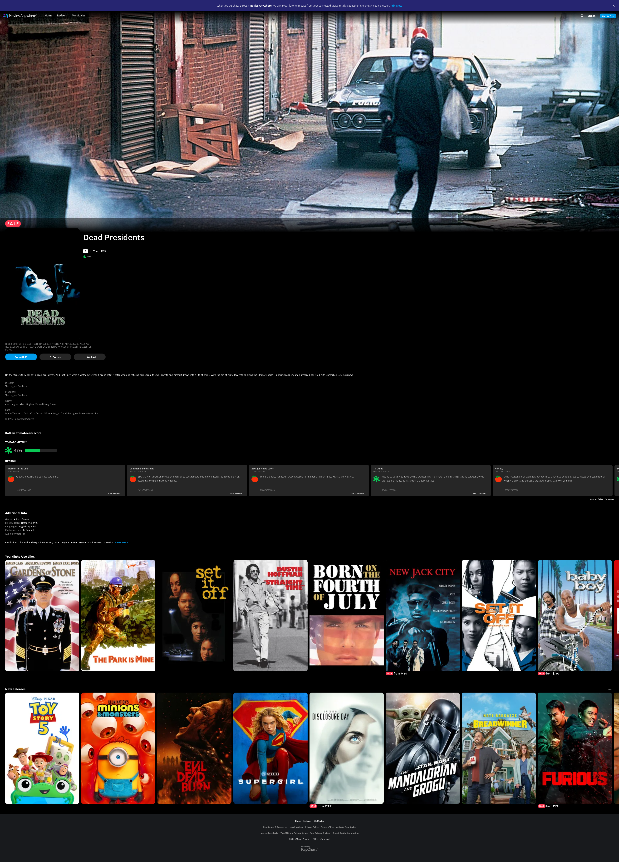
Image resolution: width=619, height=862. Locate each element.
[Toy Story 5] (42, 748)
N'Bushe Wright (52, 413)
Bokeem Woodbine (88, 413)
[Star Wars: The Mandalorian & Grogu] (423, 748)
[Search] (582, 16)
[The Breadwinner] (499, 748)
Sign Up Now (608, 16)
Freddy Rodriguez (69, 413)
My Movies (78, 15)
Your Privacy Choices (320, 833)
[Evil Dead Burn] (194, 748)
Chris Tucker (36, 413)
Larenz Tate (11, 413)
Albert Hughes (27, 404)
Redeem (62, 15)
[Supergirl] (270, 748)
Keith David (23, 413)
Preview (57, 357)
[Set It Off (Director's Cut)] (499, 615)
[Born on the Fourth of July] (347, 615)
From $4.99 (21, 357)
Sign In (591, 15)
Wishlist (91, 357)
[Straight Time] (270, 615)
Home (48, 15)
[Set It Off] (194, 615)
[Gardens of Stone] (42, 615)
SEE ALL (610, 689)
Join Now (396, 5)
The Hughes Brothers (16, 386)
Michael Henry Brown (45, 404)
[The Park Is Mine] (118, 615)
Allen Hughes (11, 404)
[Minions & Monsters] (118, 748)
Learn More (121, 542)
